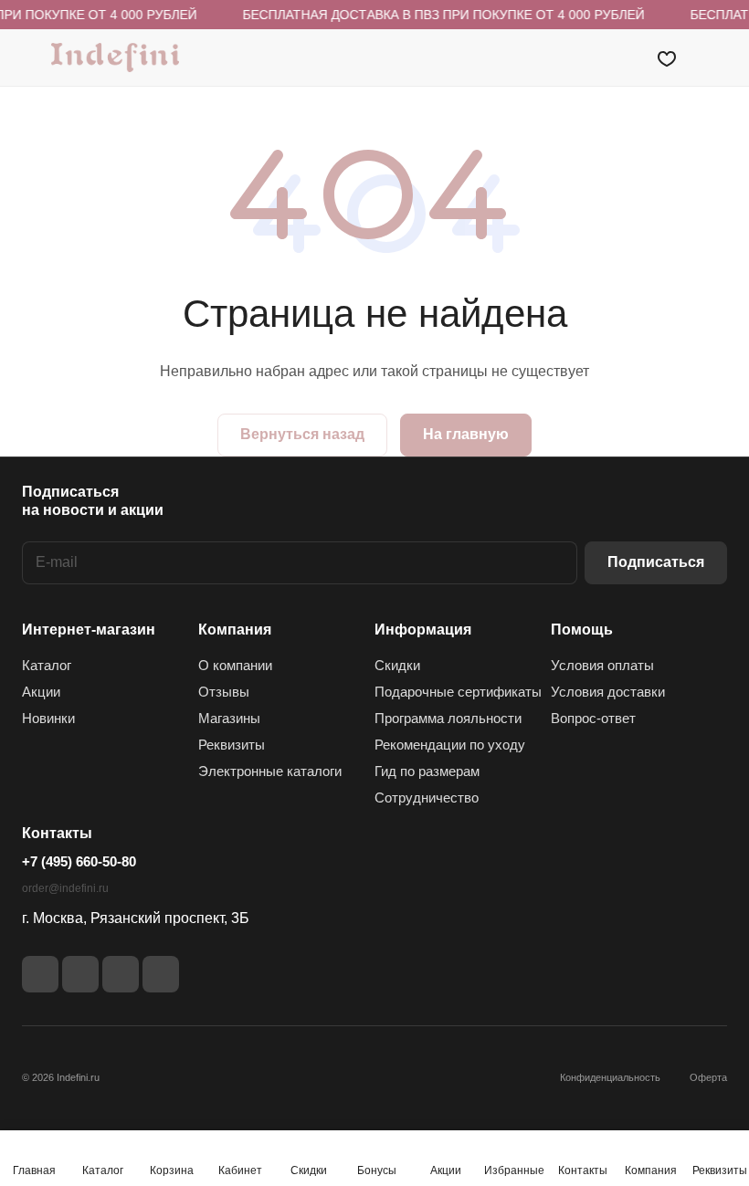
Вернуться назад (302, 434)
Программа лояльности (448, 718)
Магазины (229, 718)
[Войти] (620, 57)
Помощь (582, 629)
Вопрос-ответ (593, 718)
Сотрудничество (426, 797)
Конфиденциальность (610, 1077)
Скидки (397, 665)
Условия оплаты (602, 665)
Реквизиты (231, 744)
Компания (234, 629)
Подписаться (655, 562)
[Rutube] (80, 974)
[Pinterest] (160, 974)
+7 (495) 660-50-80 (79, 861)
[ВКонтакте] (40, 974)
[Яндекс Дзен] (120, 974)
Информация (422, 629)
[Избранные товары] (667, 57)
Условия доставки (608, 691)
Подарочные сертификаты (458, 691)
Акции (41, 691)
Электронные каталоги (270, 771)
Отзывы (223, 691)
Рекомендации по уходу (449, 744)
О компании (235, 665)
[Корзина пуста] (714, 57)
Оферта (708, 1077)
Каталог (46, 665)
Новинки (48, 718)
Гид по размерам (427, 771)
